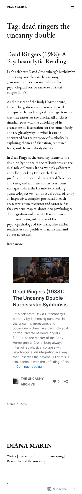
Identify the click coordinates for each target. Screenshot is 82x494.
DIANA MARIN (17, 7)
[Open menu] (72, 7)
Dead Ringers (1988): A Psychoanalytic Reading (37, 58)
